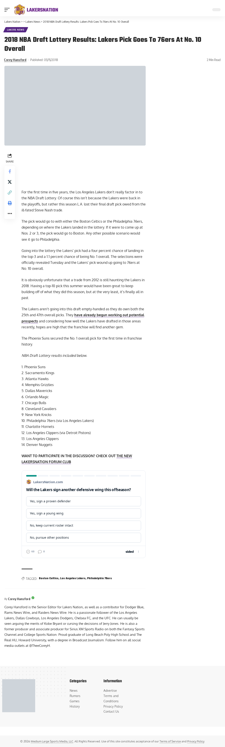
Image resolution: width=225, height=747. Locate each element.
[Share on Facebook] (9, 171)
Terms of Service (170, 741)
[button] (8, 9)
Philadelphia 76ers (99, 578)
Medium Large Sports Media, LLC (52, 741)
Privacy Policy (195, 741)
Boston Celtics (48, 578)
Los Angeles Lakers (72, 578)
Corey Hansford (15, 60)
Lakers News (15, 29)
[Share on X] (9, 182)
